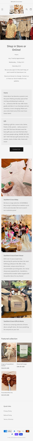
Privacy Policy (8, 411)
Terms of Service (8, 419)
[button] (2, 9)
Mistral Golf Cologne (22, 364)
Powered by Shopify (21, 437)
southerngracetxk (14, 437)
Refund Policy (8, 415)
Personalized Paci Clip (7, 392)
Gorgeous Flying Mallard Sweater (7, 364)
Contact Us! (16, 149)
